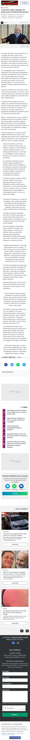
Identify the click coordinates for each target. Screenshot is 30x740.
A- (22, 46)
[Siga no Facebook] (13, 643)
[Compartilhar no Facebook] (6, 364)
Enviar (14, 715)
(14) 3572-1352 (11, 655)
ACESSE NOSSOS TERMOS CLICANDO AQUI (13, 734)
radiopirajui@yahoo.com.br (17, 657)
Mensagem (5, 690)
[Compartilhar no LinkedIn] (24, 364)
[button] (27, 631)
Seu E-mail (5, 677)
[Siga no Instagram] (18, 643)
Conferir (15, 544)
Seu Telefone (6, 683)
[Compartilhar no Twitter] (12, 364)
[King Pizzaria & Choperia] (15, 392)
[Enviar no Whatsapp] (18, 364)
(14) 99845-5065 (21, 655)
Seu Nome (5, 671)
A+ (27, 46)
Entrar (15, 493)
